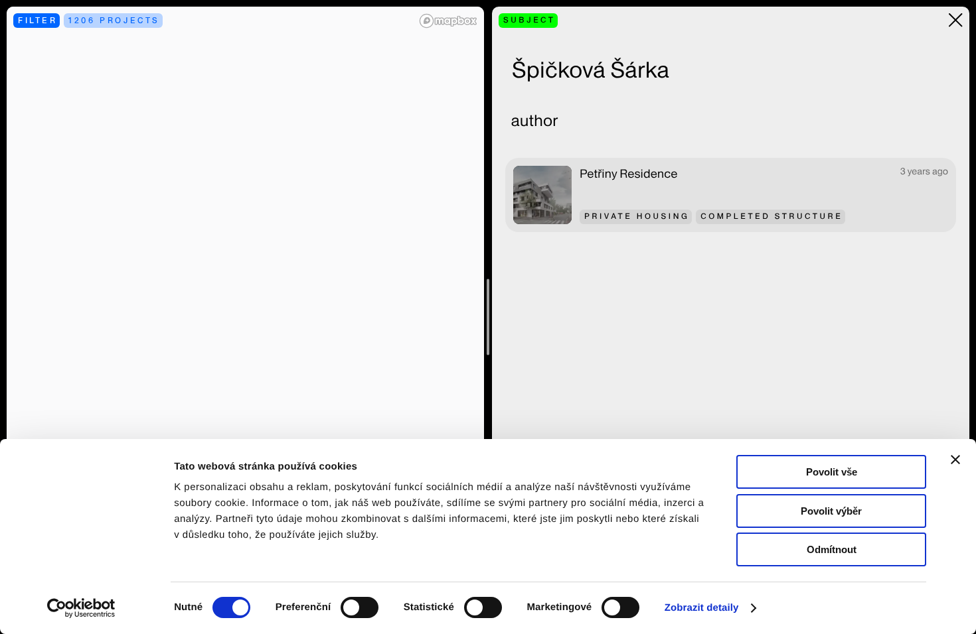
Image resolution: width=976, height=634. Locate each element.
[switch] (359, 607)
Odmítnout (831, 549)
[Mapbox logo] (448, 21)
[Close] (956, 20)
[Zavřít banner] (955, 459)
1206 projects (114, 20)
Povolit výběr (831, 511)
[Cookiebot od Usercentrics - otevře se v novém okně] (86, 608)
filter (38, 20)
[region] (245, 317)
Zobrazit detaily (702, 607)
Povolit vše (831, 471)
